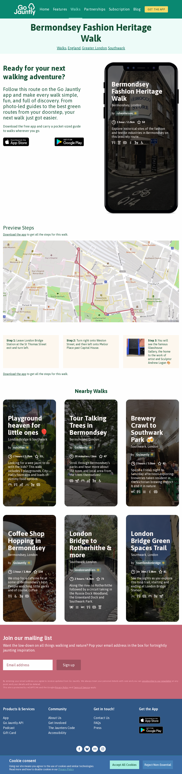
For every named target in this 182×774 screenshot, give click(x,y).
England (74, 48)
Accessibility (57, 733)
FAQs (97, 723)
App (6, 718)
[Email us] (95, 748)
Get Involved (57, 723)
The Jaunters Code (61, 728)
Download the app (14, 234)
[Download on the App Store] (16, 141)
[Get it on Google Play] (69, 141)
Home (44, 9)
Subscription (119, 9)
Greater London (94, 48)
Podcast (9, 728)
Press (97, 728)
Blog (137, 9)
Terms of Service (82, 687)
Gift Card (9, 733)
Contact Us (101, 718)
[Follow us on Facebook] (79, 748)
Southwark (116, 48)
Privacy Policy (66, 769)
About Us (54, 718)
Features (60, 9)
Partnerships (94, 9)
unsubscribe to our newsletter (156, 681)
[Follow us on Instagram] (103, 748)
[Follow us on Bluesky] (87, 748)
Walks (76, 9)
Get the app (156, 9)
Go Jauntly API (13, 723)
